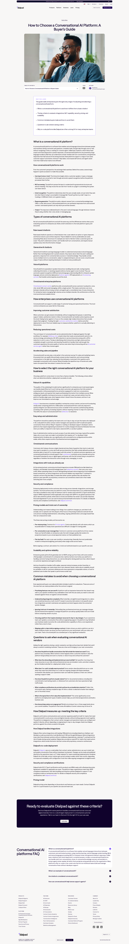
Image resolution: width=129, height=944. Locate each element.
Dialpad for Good (72, 916)
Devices (70, 914)
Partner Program (23, 922)
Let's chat (64, 821)
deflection (65, 412)
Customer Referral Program (75, 921)
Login (111, 4)
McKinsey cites (53, 336)
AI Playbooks (46, 905)
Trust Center (22, 926)
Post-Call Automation (49, 921)
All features (46, 898)
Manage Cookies (97, 918)
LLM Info (95, 909)
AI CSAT (45, 900)
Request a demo (107, 7)
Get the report (80, 1)
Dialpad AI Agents (23, 898)
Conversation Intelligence (50, 918)
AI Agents (36, 403)
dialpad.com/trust (66, 501)
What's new (71, 909)
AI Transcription (47, 912)
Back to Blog (64, 20)
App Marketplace (23, 919)
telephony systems (73, 469)
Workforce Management (49, 925)
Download (101, 4)
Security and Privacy (24, 924)
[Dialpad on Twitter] (98, 927)
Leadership (96, 900)
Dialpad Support (23, 900)
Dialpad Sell (22, 903)
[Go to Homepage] (23, 7)
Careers (95, 903)
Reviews (95, 907)
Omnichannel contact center (42, 286)
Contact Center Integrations (51, 916)
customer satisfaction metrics (68, 321)
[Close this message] (108, 1)
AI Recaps (45, 907)
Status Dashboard (73, 923)
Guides (70, 912)
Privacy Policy (96, 916)
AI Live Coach (46, 903)
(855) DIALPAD (60, 940)
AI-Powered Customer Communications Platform (25, 914)
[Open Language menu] (84, 4)
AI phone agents (64, 275)
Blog (69, 907)
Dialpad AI (21, 917)
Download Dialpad (98, 922)
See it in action (96, 7)
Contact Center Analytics (50, 914)
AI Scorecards (47, 909)
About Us (95, 898)
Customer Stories (72, 898)
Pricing (77, 7)
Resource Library (72, 905)
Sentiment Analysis (48, 923)
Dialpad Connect (23, 905)
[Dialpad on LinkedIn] (101, 927)
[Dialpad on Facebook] (94, 927)
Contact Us (96, 912)
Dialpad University (72, 918)
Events (70, 903)
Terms (94, 914)
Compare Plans (22, 907)
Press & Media (96, 905)
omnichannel (67, 454)
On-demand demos (73, 900)
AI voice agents (60, 524)
